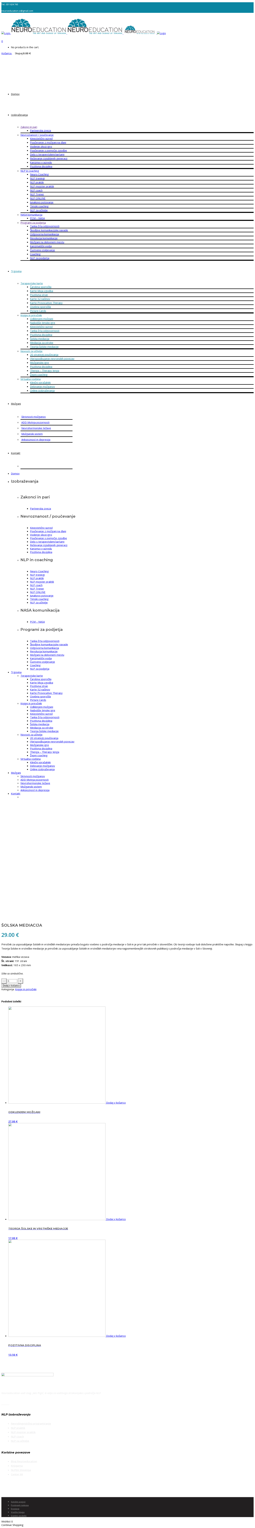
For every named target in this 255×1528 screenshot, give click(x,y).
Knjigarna (17, 1465)
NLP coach (17, 1436)
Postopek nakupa (20, 1505)
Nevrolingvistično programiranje (31, 1423)
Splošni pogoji (18, 1501)
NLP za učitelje (20, 1441)
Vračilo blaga (18, 1512)
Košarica (6, 53)
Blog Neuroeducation (24, 1461)
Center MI (17, 1474)
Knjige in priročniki (25, 989)
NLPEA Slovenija (21, 1470)
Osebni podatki (19, 1515)
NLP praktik (18, 1428)
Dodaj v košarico (11, 985)
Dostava (15, 1508)
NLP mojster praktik (23, 1432)
